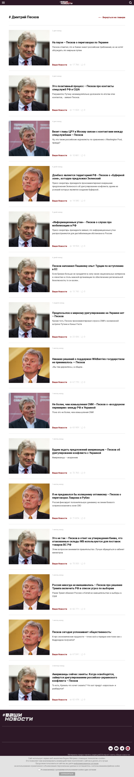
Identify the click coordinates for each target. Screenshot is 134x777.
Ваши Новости (59, 65)
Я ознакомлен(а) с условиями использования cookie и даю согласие (68, 770)
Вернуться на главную (114, 17)
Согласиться (67, 774)
